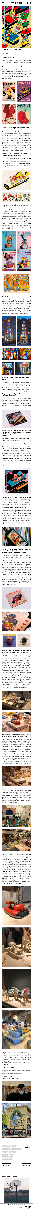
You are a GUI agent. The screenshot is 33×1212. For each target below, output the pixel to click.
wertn (17, 3)
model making (16, 1149)
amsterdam (5, 1145)
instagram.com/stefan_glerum (10, 1078)
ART (3, 53)
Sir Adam (23, 434)
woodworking (6, 1158)
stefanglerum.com (7, 1076)
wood (11, 1155)
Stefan (12, 57)
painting (5, 1152)
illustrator (6, 1149)
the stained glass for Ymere (10, 303)
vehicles (4, 1155)
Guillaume (28, 1147)
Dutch (13, 1145)
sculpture (13, 1152)
